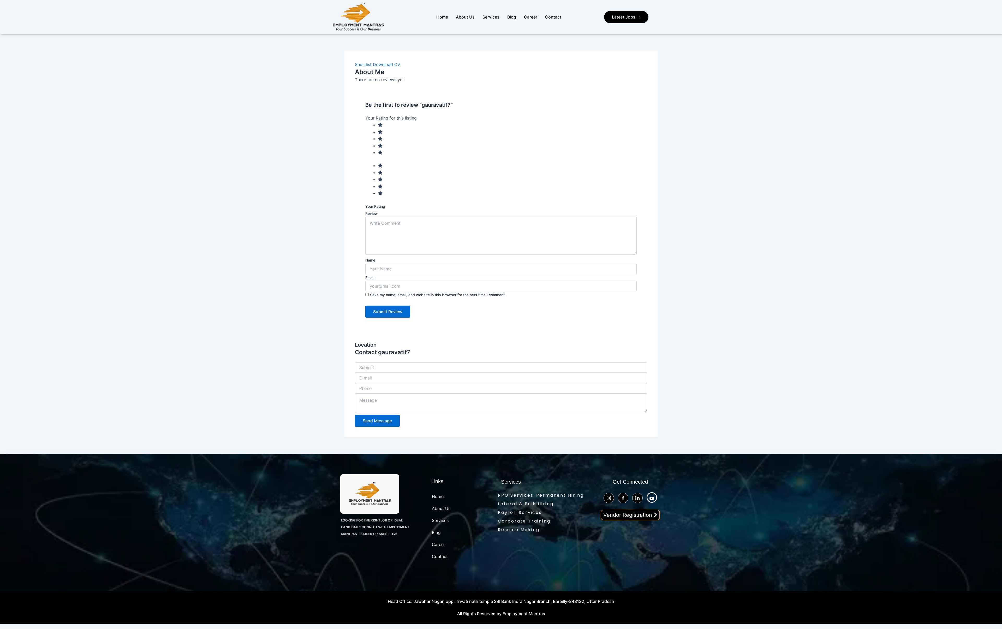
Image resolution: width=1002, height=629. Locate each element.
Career (530, 17)
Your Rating (375, 206)
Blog (511, 17)
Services (490, 17)
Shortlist (363, 64)
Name (370, 260)
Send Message (377, 420)
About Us (465, 17)
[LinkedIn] (637, 498)
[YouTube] (652, 497)
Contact (553, 17)
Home (442, 17)
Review (371, 213)
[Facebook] (623, 498)
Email (369, 277)
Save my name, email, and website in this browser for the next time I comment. (438, 295)
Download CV (386, 64)
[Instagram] (609, 498)
